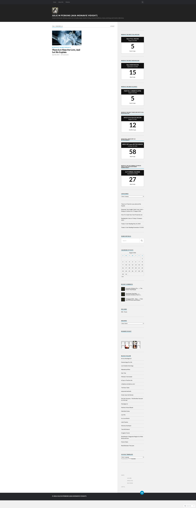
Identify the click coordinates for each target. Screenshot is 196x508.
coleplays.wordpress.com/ (128, 384)
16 (123, 268)
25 (129, 271)
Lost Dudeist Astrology (127, 365)
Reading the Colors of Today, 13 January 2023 (131, 219)
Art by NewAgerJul (126, 358)
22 (142, 268)
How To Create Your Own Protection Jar (131, 214)
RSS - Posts (124, 312)
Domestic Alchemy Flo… (132, 288)
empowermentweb (126, 391)
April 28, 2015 (55, 54)
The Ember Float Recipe (134, 289)
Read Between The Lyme (127, 445)
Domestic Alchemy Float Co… (133, 294)
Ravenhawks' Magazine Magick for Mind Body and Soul (132, 437)
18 (129, 268)
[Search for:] (132, 240)
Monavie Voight (126, 331)
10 (126, 265)
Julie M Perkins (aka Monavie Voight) (75, 15)
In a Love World (125, 418)
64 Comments (65, 54)
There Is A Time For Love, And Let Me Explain (66, 51)
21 (139, 268)
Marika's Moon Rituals (127, 407)
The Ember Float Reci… (132, 293)
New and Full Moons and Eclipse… (134, 299)
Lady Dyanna (124, 422)
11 (129, 265)
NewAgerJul (124, 404)
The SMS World (125, 429)
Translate (133, 458)
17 (126, 268)
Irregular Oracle (125, 433)
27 (136, 271)
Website (68, 2)
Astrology (55, 47)
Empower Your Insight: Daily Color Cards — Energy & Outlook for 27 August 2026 (132, 210)
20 (136, 268)
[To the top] (142, 493)
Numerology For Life (126, 362)
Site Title (123, 373)
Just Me (123, 414)
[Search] (142, 2)
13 (136, 265)
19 (132, 268)
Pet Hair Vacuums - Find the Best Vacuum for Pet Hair (132, 399)
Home (54, 2)
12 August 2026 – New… (132, 299)
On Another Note (65, 47)
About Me (60, 2)
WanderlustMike (125, 369)
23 (123, 271)
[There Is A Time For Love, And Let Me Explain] (66, 38)
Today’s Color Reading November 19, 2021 (132, 227)
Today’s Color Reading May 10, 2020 (130, 223)
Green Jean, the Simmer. (127, 395)
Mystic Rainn (124, 442)
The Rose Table (125, 387)
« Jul (122, 276)
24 (126, 271)
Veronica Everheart (126, 425)
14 (139, 265)
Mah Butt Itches (125, 411)
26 (132, 271)
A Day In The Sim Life (126, 380)
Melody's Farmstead (126, 376)
